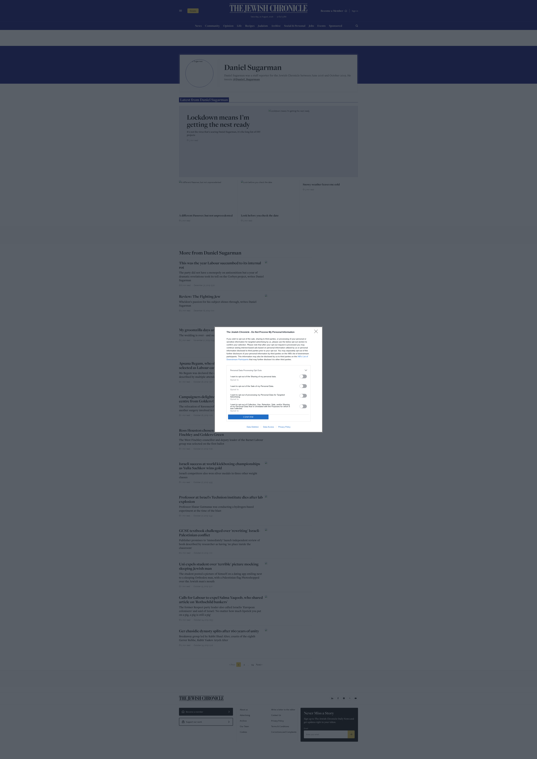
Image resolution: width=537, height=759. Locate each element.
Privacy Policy (284, 427)
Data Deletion (253, 427)
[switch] (303, 376)
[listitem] (268, 370)
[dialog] (268, 379)
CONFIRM (248, 417)
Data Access (268, 427)
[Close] (317, 332)
